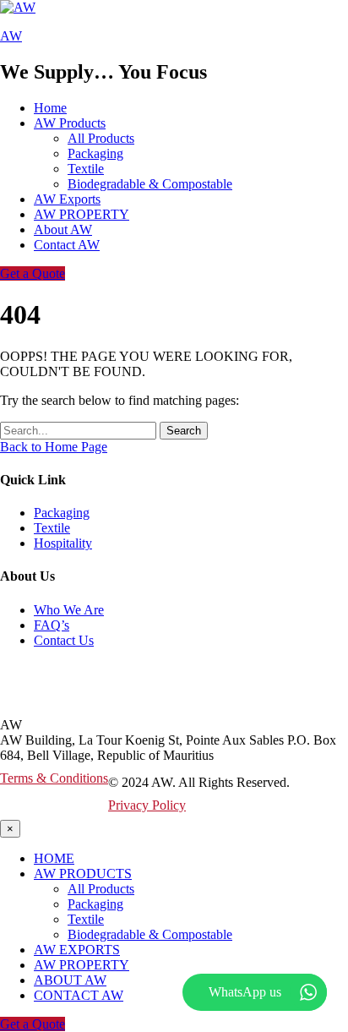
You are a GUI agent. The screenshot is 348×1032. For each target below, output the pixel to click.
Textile (86, 168)
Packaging (95, 153)
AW (11, 36)
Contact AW (67, 245)
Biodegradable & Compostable (150, 184)
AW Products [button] (70, 123)
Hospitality (63, 543)
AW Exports (67, 199)
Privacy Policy (147, 805)
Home (50, 108)
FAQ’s (51, 625)
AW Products (83, 873)
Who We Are (69, 610)
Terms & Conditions (54, 778)
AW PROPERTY (81, 214)
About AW (63, 229)
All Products (101, 138)
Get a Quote (32, 273)
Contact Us (64, 640)
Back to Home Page (53, 447)
